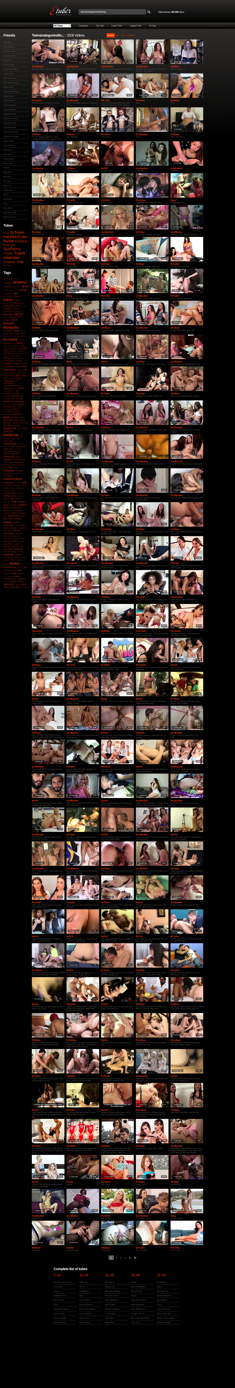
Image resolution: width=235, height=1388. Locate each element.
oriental (12, 505)
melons (17, 483)
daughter (21, 373)
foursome (7, 409)
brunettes (10, 339)
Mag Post (7, 172)
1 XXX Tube (110, 1313)
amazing (7, 286)
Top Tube (100, 25)
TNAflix (8, 253)
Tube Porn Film (10, 123)
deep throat (8, 376)
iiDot (81, 1296)
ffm (12, 401)
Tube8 (19, 253)
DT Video (7, 181)
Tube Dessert (9, 100)
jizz (23, 459)
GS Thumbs (59, 1300)
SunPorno (12, 249)
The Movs (7, 42)
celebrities (22, 348)
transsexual (8, 576)
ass (15, 293)
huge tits (18, 449)
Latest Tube (117, 25)
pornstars (14, 515)
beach (19, 305)
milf (24, 482)
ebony (20, 388)
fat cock (6, 399)
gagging (6, 414)
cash (22, 346)
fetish (6, 401)
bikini (5, 317)
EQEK (133, 1296)
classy (21, 353)
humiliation (8, 451)
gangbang (16, 414)
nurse (19, 496)
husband (17, 451)
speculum (17, 544)
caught (13, 348)
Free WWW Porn (138, 1309)
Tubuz (56, 1291)
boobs (16, 331)
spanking (7, 544)
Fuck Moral (162, 1282)
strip (14, 551)
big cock (8, 314)
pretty (11, 519)
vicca (5, 581)
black (14, 319)
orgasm (21, 501)
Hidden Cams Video (165, 1318)
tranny (21, 573)
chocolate (21, 351)
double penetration (12, 385)
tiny (15, 570)
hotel (13, 446)
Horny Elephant (86, 1304)
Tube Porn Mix (9, 127)
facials (15, 396)
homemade (10, 443)
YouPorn (7, 265)
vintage (12, 581)
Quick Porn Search (87, 1309)
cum (24, 366)
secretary (7, 531)
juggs (5, 462)
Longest (130, 35)
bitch (20, 317)
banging (17, 300)
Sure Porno (162, 1300)
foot (14, 406)
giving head (19, 420)
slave (13, 536)
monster (19, 488)
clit (26, 353)
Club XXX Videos (138, 1300)
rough (6, 528)
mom (5, 488)
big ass (6, 311)
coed (18, 356)
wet (17, 584)
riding (22, 525)
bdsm (12, 305)
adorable (7, 282)
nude (6, 495)
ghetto (22, 417)
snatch (23, 538)
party (6, 510)
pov (5, 518)
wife (12, 587)
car (9, 346)
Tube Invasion (9, 105)
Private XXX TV (137, 1313)
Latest (123, 35)
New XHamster (111, 1300)
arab (17, 290)
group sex (9, 428)
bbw (5, 305)
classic (14, 353)
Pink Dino (7, 177)
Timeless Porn (60, 1296)
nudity (13, 496)
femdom (20, 398)
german (14, 417)
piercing (6, 513)
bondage (7, 331)
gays (6, 417)
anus (12, 290)
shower (18, 533)
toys (14, 573)
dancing (13, 373)
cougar (19, 360)
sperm (6, 546)
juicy (11, 462)
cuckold (18, 367)
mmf (24, 486)
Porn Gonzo (8, 47)
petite (19, 510)
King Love (7, 199)
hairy (24, 428)
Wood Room (8, 159)
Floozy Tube (8, 65)
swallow (18, 555)
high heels (8, 441)
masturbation (12, 479)
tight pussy (8, 570)
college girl (16, 358)
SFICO (6, 168)
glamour (7, 423)
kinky (17, 462)
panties (6, 507)
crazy (23, 363)
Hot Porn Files (60, 1322)
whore (6, 587)
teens (14, 563)
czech (5, 373)
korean (14, 465)
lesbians (8, 470)
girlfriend (8, 420)
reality (16, 522)
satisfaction (23, 528)
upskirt (14, 579)
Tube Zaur (7, 150)
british (23, 336)
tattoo (13, 560)
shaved (16, 530)
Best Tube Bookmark (140, 1318)
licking (18, 470)
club (13, 356)
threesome (9, 567)
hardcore (11, 435)
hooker (21, 444)
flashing (7, 406)
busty (20, 343)
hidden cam (15, 438)
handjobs (8, 431)
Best (117, 35)
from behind (8, 411)
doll (16, 381)
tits (19, 570)
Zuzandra (58, 1287)
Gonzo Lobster (60, 1318)
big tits (18, 314)
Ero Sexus (7, 60)
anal (25, 286)
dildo (23, 375)
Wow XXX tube (137, 1304)
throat (19, 567)
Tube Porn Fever (10, 118)
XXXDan (175, 66)
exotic (16, 393)
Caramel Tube (9, 56)
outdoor (22, 504)
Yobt (19, 262)
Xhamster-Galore (61, 1309)
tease (6, 564)
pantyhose (17, 507)
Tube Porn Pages (10, 136)
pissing (14, 513)
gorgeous (8, 425)
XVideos (9, 262)
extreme (7, 396)
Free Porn (135, 1322)
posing (23, 516)
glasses (15, 423)
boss (12, 334)
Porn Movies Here (11, 83)
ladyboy (21, 465)
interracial (9, 456)
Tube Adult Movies (11, 92)
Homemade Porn (164, 1296)
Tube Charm (8, 96)
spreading (14, 546)
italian (18, 457)
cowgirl (15, 363)
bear (25, 306)
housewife (21, 446)
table (23, 557)
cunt (19, 370)
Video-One (8, 190)
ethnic (17, 391)
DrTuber (17, 232)
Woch (5, 194)
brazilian (16, 336)
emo (5, 391)
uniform (7, 579)
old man (6, 502)
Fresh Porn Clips (10, 69)
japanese (8, 459)
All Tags (152, 25)
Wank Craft (110, 1287)
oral (13, 501)
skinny (6, 536)
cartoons (15, 346)
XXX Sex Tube (111, 1296)
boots (23, 331)
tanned (6, 560)
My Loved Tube (10, 78)
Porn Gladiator (85, 1313)
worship (24, 587)
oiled (18, 498)
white (23, 584)
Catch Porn (84, 1318)
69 (18, 279)
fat (21, 396)
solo (14, 541)
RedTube (9, 245)
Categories (83, 25)
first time (7, 404)
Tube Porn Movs (10, 132)
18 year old (8, 279)
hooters (6, 446)
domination (8, 383)
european (8, 393)
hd (21, 435)
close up (7, 356)
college (6, 358)
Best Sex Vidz (163, 1291)
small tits (7, 538)
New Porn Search (112, 1291)
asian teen (7, 294)
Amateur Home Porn (62, 1282)
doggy (18, 378)
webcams (9, 584)
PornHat (140, 100)
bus (14, 343)
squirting (7, 549)
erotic (11, 391)
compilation (9, 360)
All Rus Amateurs (112, 1309)
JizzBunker (38, 66)
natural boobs (10, 493)
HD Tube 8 (110, 1282)
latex (5, 467)
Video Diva (8, 163)
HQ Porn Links (9, 217)
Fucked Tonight (163, 1322)
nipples (21, 493)
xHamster (11, 258)
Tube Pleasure (9, 109)
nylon (6, 498)
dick (17, 375)
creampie (8, 366)
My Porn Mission (138, 1287)
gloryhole (24, 423)
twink (17, 576)
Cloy (5, 203)
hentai (6, 438)
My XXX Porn (137, 1291)
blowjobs (10, 327)
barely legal (8, 303)
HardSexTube (15, 237)
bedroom (16, 308)
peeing (13, 510)
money (12, 488)
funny (17, 411)
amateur (20, 282)
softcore (7, 541)
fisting (21, 404)
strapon (7, 551)
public (18, 518)
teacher (20, 560)
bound (17, 334)
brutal (21, 340)
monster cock (9, 490)
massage (7, 476)
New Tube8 (110, 1304)
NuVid (8, 241)
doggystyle (8, 381)
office (12, 498)
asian (23, 289)
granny (17, 425)
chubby (6, 353)
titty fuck (6, 573)
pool (5, 516)
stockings (18, 549)
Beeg (6, 232)
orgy (5, 505)
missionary (8, 486)
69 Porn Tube (9, 51)
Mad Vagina (84, 1322)
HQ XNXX (109, 1318)
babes (8, 300)
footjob (20, 407)
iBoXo (81, 1287)
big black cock (17, 311)
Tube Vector (8, 145)
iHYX (56, 1304)
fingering (19, 401)
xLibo (159, 1304)
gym (19, 428)
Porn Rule (7, 208)
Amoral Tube (59, 1313)
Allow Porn (109, 1322)
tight (26, 567)
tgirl (22, 564)
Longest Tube (135, 25)
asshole (17, 296)
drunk (13, 388)
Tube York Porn (163, 1309)
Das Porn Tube (9, 212)
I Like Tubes (8, 74)
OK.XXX (105, 100)
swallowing (8, 557)
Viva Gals (7, 154)
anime (6, 290)
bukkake (7, 343)
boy (23, 333)
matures (8, 482)
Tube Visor (84, 1282)
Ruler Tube (8, 87)
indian (6, 454)
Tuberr (134, 1282)
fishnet (15, 404)
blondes (9, 323)
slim (18, 536)
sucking (8, 554)
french (16, 409)
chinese (12, 351)
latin (11, 467)
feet (13, 398)
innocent (14, 454)
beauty (7, 308)
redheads (8, 525)
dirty (5, 378)
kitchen (6, 465)
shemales (8, 533)
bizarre (6, 320)
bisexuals (13, 317)
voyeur (20, 581)
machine (15, 473)
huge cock (8, 449)
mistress (17, 486)
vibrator (22, 579)
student (20, 552)
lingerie (7, 473)
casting (6, 348)
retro (17, 525)
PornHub (21, 241)
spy (21, 546)
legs (16, 467)
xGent (159, 1287)
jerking (17, 459)
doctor (11, 378)
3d (15, 279)
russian (13, 528)
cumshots (9, 369)
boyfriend (7, 336)
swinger (17, 557)
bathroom (19, 303)
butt (5, 346)
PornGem (37, 100)
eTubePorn (84, 1291)
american (17, 286)
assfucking (8, 296)
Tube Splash (8, 141)
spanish (21, 541)
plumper (22, 513)
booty (6, 333)
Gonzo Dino (84, 1300)
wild (18, 587)
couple (7, 363)
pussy (7, 522)
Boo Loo (7, 186)
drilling (6, 388)
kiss (23, 462)
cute (24, 370)
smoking (15, 538)
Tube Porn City (9, 114)
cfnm (5, 351)
